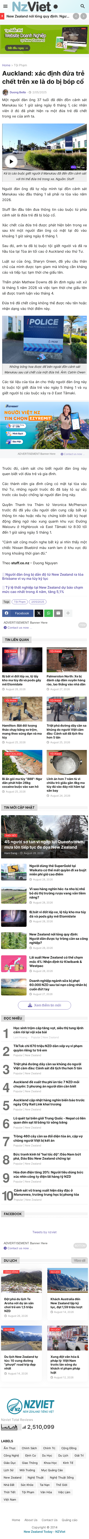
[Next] (83, 16)
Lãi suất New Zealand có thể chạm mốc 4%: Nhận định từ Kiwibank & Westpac (56, 961)
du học (47, 1455)
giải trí (79, 1455)
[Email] (58, 613)
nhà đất (9, 1485)
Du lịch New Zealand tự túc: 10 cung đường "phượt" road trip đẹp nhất (21, 1362)
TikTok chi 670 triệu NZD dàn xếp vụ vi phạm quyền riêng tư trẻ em (48, 1048)
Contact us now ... (74, 454)
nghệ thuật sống (62, 1477)
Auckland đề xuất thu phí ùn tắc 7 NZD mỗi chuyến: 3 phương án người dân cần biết (46, 1084)
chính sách (29, 1448)
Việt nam (10, 1499)
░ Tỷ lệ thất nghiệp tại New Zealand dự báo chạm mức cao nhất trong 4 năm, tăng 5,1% (42, 589)
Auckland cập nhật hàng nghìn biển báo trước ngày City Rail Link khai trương (49, 1102)
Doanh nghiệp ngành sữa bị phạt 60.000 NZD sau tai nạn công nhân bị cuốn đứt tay (58, 985)
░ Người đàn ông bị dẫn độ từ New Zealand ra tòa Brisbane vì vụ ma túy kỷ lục (42, 576)
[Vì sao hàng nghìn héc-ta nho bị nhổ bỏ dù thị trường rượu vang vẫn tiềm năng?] (14, 895)
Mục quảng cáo (52, 1470)
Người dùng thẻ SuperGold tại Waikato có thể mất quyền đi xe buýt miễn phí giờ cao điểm (57, 870)
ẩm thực (10, 1448)
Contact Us (49, 1520)
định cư (30, 1455)
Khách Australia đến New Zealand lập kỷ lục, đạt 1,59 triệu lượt (66, 1303)
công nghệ (11, 1455)
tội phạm (20, 65)
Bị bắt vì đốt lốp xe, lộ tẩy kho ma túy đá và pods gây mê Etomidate (21, 680)
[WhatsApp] (48, 613)
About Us (30, 1520)
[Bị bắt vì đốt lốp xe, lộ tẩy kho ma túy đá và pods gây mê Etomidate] (14, 918)
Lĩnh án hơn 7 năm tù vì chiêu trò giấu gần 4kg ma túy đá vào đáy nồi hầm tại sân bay (66, 784)
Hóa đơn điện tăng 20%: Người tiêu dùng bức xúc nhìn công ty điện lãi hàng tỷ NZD (48, 1174)
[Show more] (68, 613)
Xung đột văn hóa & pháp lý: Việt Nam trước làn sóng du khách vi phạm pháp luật (65, 1364)
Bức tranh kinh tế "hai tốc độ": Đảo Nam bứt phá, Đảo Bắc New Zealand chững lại (47, 1156)
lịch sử (8, 1470)
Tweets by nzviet (44, 1232)
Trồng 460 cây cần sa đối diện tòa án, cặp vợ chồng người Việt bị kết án (48, 1138)
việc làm (64, 1492)
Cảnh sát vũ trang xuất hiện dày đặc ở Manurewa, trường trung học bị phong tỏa (46, 1192)
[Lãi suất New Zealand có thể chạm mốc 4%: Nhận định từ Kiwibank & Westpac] (14, 963)
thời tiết (10, 1492)
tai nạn (45, 1485)
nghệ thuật (36, 1477)
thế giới (61, 1485)
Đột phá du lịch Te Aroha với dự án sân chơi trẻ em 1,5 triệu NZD (19, 1305)
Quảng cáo (69, 1520)
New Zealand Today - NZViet (44, 1531)
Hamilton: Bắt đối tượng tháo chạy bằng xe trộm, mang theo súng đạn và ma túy (22, 731)
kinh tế (68, 1463)
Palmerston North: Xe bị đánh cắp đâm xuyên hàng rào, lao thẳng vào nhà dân (66, 680)
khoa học (50, 1463)
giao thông (30, 1463)
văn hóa (46, 1492)
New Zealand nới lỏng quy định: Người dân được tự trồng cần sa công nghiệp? (38, 16)
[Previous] (76, 16)
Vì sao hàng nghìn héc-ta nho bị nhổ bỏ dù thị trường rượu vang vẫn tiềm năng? (57, 893)
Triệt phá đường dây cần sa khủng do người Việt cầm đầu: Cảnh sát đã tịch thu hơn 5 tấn (66, 731)
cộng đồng (68, 1448)
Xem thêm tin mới (47, 1005)
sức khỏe (27, 1485)
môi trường (27, 1470)
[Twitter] (39, 613)
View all (79, 1260)
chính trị (49, 1448)
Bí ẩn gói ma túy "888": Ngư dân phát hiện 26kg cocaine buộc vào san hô (22, 782)
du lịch (63, 1455)
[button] (5, 6)
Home (6, 65)
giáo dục (10, 1463)
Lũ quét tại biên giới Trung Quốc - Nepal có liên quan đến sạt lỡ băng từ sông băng (49, 1120)
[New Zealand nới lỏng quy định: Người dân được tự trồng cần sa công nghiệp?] (14, 940)
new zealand (12, 1477)
